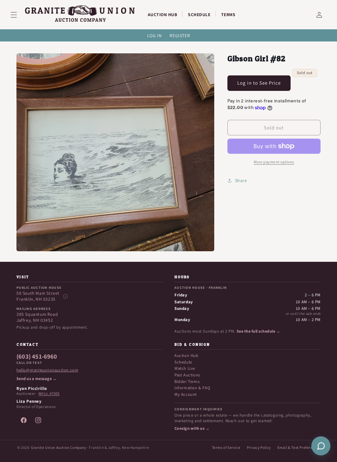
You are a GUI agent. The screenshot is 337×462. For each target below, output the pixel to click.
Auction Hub (186, 355)
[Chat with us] (320, 445)
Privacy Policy (259, 447)
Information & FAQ (192, 388)
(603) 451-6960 (36, 356)
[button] (18, 15)
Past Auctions (187, 375)
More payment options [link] (274, 161)
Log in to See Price (259, 83)
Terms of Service (226, 447)
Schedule (183, 362)
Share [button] (241, 180)
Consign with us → (191, 428)
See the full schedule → (258, 331)
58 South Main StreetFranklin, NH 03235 (38, 296)
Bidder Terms (186, 381)
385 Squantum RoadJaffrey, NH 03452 (37, 317)
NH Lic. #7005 (49, 393)
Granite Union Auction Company (58, 447)
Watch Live (184, 368)
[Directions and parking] (65, 296)
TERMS (228, 14)
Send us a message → (36, 378)
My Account (185, 394)
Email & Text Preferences (299, 447)
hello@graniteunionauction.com (47, 370)
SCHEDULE (199, 14)
